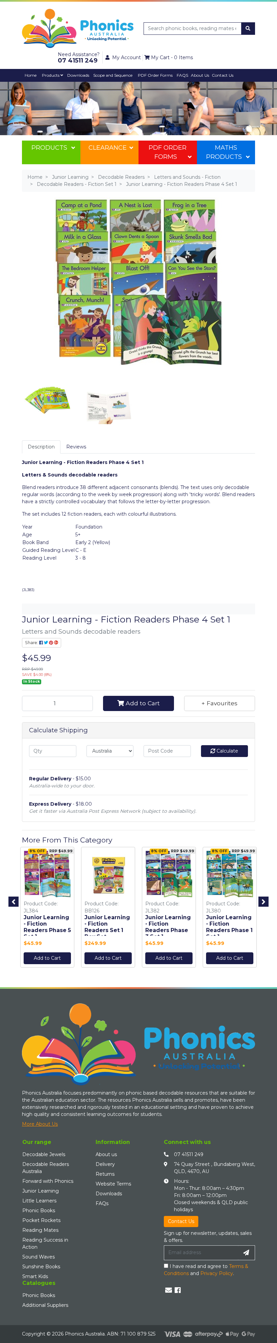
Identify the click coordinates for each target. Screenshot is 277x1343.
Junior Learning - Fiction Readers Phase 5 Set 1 (47, 927)
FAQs (102, 1203)
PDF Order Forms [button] (155, 75)
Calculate (226, 751)
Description (41, 447)
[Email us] (168, 1290)
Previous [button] (13, 902)
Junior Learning (40, 1191)
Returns (105, 1174)
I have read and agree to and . (206, 1269)
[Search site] (248, 28)
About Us (200, 75)
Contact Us (222, 75)
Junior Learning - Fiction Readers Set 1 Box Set (107, 927)
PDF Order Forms (167, 152)
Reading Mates (40, 1230)
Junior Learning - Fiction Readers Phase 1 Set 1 (229, 927)
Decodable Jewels (43, 1154)
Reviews (76, 447)
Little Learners (39, 1201)
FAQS (182, 75)
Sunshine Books (41, 1267)
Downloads (78, 75)
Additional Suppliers (45, 1305)
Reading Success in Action (45, 1243)
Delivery (105, 1164)
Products (51, 75)
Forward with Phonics (47, 1181)
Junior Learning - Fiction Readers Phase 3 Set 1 (168, 927)
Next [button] (263, 902)
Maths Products (224, 152)
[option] (47, 909)
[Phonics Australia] (77, 28)
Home (30, 75)
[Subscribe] (246, 1253)
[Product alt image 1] (108, 398)
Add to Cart (142, 703)
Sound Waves (38, 1257)
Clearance (108, 147)
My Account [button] (126, 57)
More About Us (40, 1124)
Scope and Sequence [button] (112, 75)
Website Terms (113, 1184)
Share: (32, 642)
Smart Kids (35, 1276)
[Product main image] (138, 281)
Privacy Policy (216, 1273)
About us (106, 1154)
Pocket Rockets (41, 1220)
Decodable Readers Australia (45, 1167)
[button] (219, 703)
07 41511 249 (188, 1154)
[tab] (41, 447)
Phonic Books (38, 1210)
